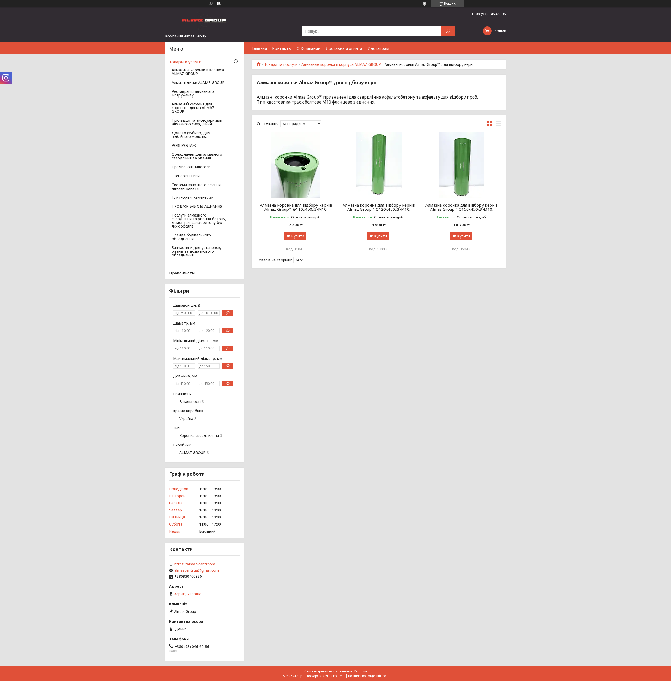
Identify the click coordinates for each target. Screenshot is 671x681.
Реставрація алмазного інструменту (193, 94)
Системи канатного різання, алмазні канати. (197, 187)
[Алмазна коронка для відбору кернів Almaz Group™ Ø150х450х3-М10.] (462, 165)
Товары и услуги (185, 61)
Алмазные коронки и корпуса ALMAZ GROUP (341, 64)
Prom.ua (360, 671)
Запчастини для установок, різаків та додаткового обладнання (196, 251)
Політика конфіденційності (368, 676)
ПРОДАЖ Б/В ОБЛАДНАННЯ (197, 206)
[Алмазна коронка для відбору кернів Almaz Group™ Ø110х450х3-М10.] (296, 165)
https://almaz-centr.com (194, 564)
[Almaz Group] (204, 20)
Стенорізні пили (186, 176)
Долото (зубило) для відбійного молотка (191, 135)
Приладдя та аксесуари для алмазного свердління (197, 122)
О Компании (308, 48)
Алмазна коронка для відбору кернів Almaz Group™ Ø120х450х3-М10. (379, 207)
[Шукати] (448, 31)
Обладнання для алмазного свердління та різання (197, 156)
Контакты (281, 48)
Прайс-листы (182, 272)
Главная (259, 48)
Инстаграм (378, 48)
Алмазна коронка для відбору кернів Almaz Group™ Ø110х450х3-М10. (296, 207)
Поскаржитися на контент (325, 676)
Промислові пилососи (191, 167)
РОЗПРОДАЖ (184, 146)
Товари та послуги (280, 64)
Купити (297, 236)
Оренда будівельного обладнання (191, 237)
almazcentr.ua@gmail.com (196, 570)
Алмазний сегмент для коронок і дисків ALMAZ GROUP (193, 108)
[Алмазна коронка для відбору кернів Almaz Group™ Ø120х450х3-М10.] (379, 165)
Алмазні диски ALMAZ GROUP (198, 83)
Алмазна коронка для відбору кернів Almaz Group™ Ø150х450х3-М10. (461, 207)
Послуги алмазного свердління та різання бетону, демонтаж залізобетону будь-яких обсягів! (199, 221)
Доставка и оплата (344, 48)
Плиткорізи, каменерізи (192, 198)
